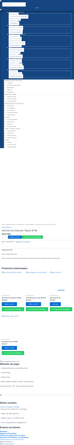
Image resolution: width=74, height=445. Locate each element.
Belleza (9, 70)
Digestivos (13, 21)
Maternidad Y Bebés (12, 25)
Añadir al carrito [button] (9, 304)
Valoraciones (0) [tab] (7, 250)
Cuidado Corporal (15, 61)
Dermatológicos (14, 19)
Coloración (13, 72)
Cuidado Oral (14, 63)
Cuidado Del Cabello (16, 76)
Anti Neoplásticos (15, 39)
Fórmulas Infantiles (15, 32)
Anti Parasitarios (15, 41)
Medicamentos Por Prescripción (16, 34)
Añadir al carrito (15, 237)
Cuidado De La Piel (15, 74)
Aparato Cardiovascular (17, 43)
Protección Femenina (16, 67)
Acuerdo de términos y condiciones (14, 437)
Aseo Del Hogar (14, 52)
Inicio (3, 224)
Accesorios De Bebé (16, 28)
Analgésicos (13, 14)
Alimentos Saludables (16, 50)
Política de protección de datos (12, 435)
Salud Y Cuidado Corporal (14, 59)
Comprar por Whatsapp (33, 237)
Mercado (9, 47)
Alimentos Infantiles (15, 30)
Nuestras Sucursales (8, 433)
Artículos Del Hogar (15, 56)
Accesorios (13, 54)
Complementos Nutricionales (18, 16)
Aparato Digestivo (15, 45)
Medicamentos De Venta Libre (15, 12)
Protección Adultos (15, 65)
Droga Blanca (14, 23)
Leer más (55, 304)
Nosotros (3, 431)
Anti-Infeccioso (14, 36)
